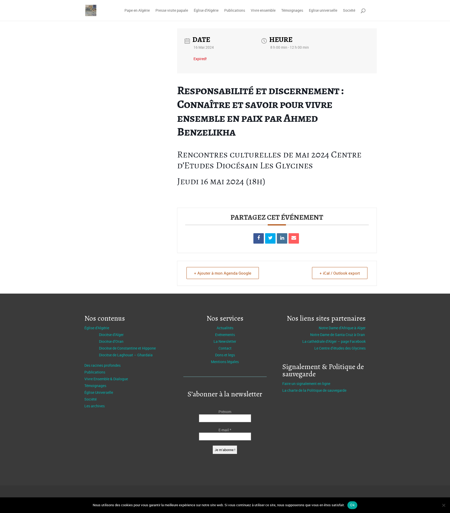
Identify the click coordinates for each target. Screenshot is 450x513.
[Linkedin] (282, 238)
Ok (352, 505)
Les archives (94, 405)
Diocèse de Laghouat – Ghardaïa (126, 354)
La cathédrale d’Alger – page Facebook (334, 341)
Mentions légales (225, 361)
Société (349, 11)
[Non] (443, 505)
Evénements (225, 334)
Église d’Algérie (206, 11)
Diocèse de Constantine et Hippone (127, 348)
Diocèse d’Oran (111, 341)
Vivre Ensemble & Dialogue (106, 378)
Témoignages (292, 11)
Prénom (224, 411)
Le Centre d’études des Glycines (340, 348)
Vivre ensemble (263, 11)
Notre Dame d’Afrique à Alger (342, 327)
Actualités (225, 327)
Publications (234, 11)
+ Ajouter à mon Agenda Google (222, 273)
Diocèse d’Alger (111, 334)
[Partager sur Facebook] (258, 238)
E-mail (224, 429)
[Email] (294, 238)
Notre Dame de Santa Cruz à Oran (338, 334)
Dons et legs (225, 354)
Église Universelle (98, 392)
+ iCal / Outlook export (340, 273)
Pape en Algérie (137, 11)
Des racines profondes (102, 365)
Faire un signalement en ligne (306, 383)
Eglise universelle (323, 11)
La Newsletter (225, 341)
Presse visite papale (171, 11)
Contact (225, 348)
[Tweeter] (270, 238)
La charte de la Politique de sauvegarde (314, 390)
